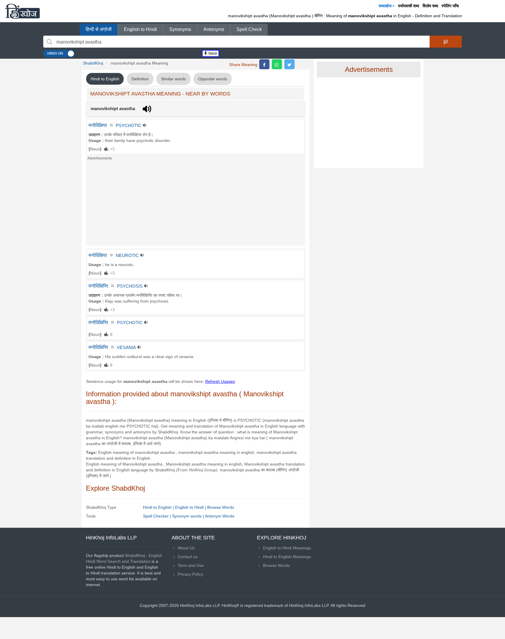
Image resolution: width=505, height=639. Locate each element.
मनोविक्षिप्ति (98, 286)
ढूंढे (445, 41)
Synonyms (180, 29)
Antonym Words (219, 516)
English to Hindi (140, 29)
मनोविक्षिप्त (98, 125)
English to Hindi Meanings (287, 548)
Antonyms (213, 29)
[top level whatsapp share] (277, 64)
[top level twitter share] (289, 64)
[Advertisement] (195, 205)
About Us (186, 548)
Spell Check (249, 29)
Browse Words (220, 507)
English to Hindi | (191, 507)
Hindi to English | (159, 507)
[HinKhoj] (22, 11)
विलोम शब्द (430, 6)
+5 (111, 149)
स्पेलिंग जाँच (450, 6)
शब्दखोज (385, 6)
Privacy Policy (190, 574)
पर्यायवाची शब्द (408, 6)
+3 (111, 309)
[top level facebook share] (264, 64)
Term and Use (191, 565)
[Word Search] (49, 42)
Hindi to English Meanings (287, 556)
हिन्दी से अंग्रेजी (99, 29)
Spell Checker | (157, 516)
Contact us (188, 556)
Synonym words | (188, 516)
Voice (212, 53)
